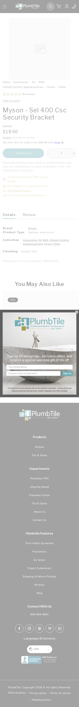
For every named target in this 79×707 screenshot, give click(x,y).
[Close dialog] (76, 312)
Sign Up (67, 373)
